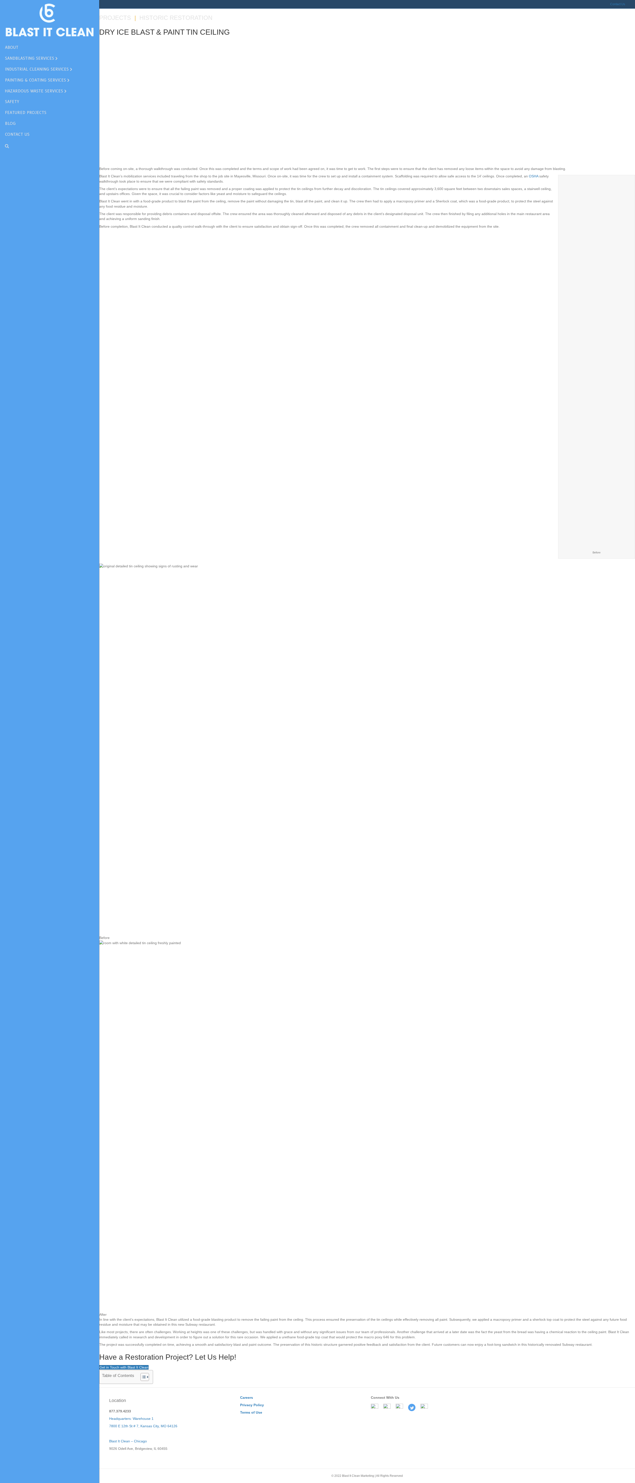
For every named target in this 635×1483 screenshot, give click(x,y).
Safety (12, 101)
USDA (570, 133)
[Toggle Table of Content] (142, 1377)
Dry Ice (127, 88)
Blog (10, 123)
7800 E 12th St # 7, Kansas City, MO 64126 (143, 1426)
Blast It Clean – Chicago (128, 1441)
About (11, 47)
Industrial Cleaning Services (37, 69)
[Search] (5, 146)
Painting (144, 88)
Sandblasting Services (29, 58)
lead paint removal (315, 146)
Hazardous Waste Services (34, 91)
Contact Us (617, 4)
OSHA (533, 176)
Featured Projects (25, 112)
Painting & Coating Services (35, 80)
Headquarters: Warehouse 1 (131, 1419)
